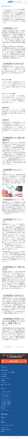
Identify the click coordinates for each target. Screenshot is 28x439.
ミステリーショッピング (6, 397)
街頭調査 (9, 404)
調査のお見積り (14, 361)
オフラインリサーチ (5, 393)
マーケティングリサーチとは (7, 425)
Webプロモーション (5, 406)
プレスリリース (4, 427)
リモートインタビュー (6, 399)
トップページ (4, 367)
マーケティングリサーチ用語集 (7, 372)
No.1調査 (4, 402)
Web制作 (3, 408)
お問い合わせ (4, 376)
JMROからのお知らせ (5, 429)
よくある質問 (4, 374)
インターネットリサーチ (6, 391)
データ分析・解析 (5, 395)
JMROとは (3, 417)
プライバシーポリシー (6, 378)
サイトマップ (4, 382)
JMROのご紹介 (4, 414)
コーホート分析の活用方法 (19, 346)
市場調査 (4, 404)
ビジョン (3, 419)
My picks (3, 431)
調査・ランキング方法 (6, 384)
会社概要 (3, 380)
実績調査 (9, 402)
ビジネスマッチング (5, 410)
